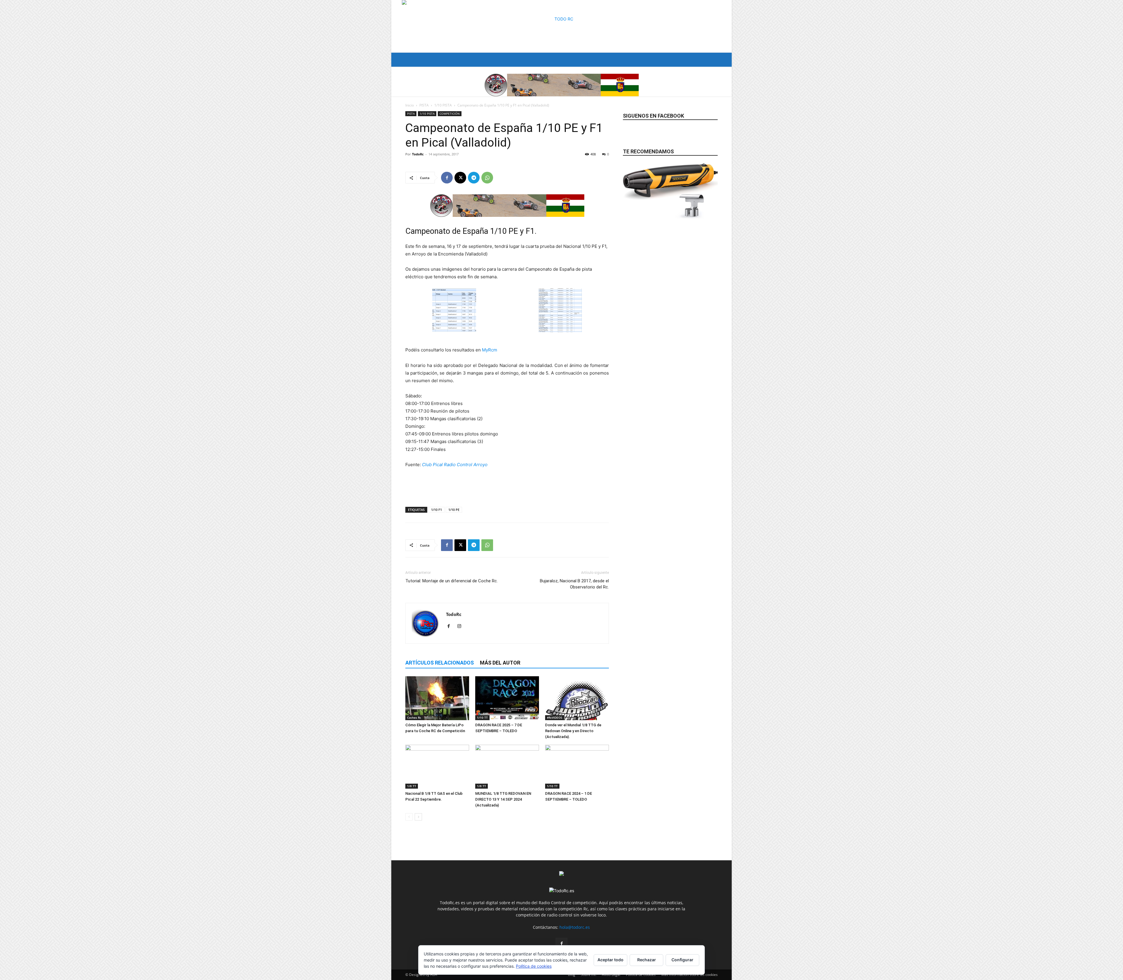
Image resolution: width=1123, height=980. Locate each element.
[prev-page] (409, 817)
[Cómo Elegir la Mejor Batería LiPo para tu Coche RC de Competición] (437, 698)
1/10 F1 (436, 509)
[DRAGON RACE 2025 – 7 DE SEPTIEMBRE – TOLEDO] (507, 698)
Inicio (409, 105)
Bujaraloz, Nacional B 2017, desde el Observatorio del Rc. (574, 584)
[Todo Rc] (561, 26)
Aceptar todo (610, 959)
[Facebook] (447, 177)
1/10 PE (453, 509)
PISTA (424, 105)
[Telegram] (474, 177)
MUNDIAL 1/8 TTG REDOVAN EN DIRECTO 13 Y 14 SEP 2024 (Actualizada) (503, 799)
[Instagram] (461, 626)
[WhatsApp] (487, 177)
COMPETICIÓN (450, 113)
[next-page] (418, 817)
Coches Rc (414, 717)
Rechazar (646, 959)
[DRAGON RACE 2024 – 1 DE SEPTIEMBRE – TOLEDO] (577, 767)
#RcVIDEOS (554, 717)
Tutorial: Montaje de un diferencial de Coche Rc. (451, 580)
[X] (460, 177)
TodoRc (418, 154)
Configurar (682, 959)
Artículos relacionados (439, 663)
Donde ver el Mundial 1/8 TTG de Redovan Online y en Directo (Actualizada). (573, 731)
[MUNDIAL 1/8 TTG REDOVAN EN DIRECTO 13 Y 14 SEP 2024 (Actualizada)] (507, 767)
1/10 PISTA (443, 105)
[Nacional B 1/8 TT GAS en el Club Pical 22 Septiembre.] (437, 767)
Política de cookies (534, 966)
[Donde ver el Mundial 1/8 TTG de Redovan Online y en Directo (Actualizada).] (577, 698)
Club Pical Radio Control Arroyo (455, 464)
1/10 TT (482, 717)
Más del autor (500, 663)
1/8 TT (411, 786)
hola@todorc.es (574, 927)
